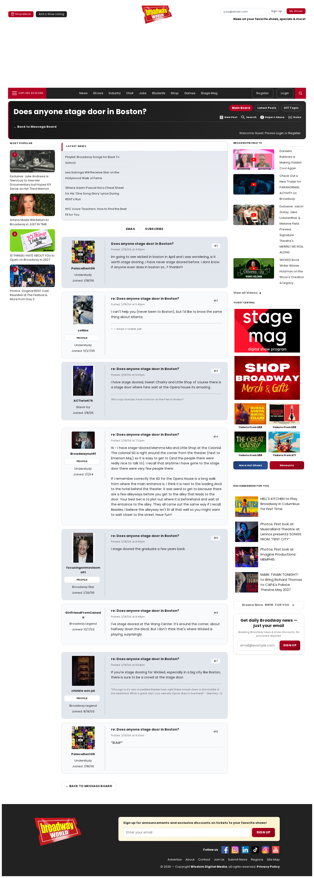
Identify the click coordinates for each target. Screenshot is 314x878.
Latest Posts (266, 108)
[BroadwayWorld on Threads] (265, 850)
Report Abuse (275, 117)
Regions (257, 860)
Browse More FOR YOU (265, 605)
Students (158, 93)
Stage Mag (209, 93)
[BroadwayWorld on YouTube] (275, 850)
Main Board (241, 108)
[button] (300, 93)
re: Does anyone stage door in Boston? (145, 298)
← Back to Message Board (35, 126)
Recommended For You (251, 486)
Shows (98, 93)
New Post (230, 117)
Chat (130, 93)
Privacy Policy (268, 866)
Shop (175, 93)
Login (285, 93)
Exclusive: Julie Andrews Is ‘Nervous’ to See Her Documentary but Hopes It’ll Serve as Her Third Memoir (30, 171)
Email (131, 229)
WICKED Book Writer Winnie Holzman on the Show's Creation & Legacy (292, 271)
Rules (297, 117)
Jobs (143, 93)
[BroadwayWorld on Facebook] (225, 850)
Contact (204, 860)
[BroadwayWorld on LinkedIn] (245, 850)
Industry (115, 93)
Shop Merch (23, 14)
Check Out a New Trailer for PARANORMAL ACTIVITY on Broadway (290, 187)
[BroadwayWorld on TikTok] (255, 850)
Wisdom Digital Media (209, 866)
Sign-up (276, 11)
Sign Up (263, 832)
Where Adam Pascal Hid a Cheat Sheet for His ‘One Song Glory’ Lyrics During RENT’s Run (94, 193)
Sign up (290, 645)
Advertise (175, 860)
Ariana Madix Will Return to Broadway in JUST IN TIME (29, 211)
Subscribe (154, 229)
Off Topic (291, 108)
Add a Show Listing (51, 14)
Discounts (287, 465)
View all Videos (245, 293)
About (190, 860)
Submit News (237, 860)
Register (262, 93)
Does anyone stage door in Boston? (142, 243)
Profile (82, 338)
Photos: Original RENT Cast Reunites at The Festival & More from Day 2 (29, 284)
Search (251, 117)
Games (190, 93)
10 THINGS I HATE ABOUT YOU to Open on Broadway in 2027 (32, 247)
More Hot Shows (250, 465)
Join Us (219, 860)
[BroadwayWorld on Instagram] (235, 850)
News (83, 93)
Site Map (273, 860)
